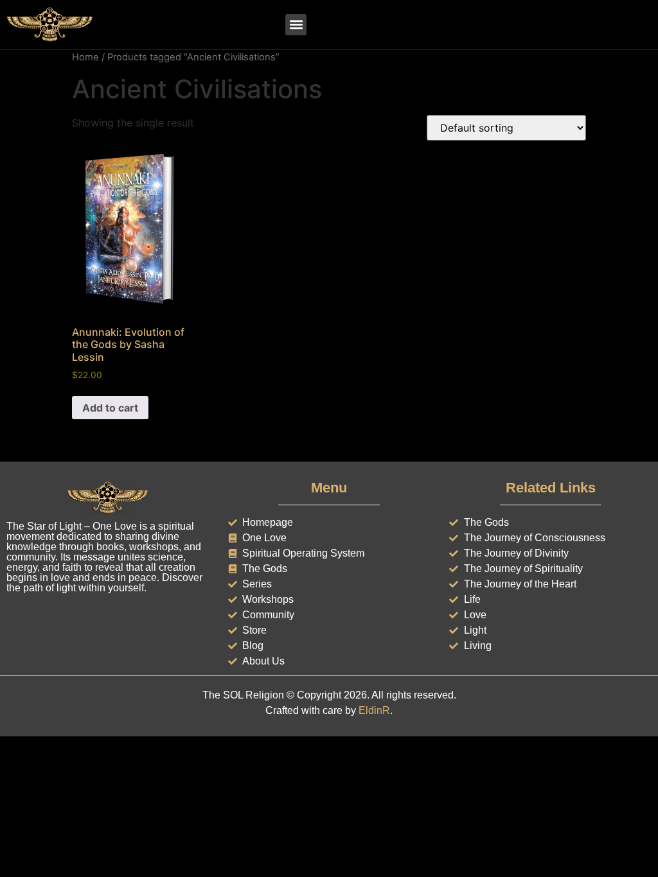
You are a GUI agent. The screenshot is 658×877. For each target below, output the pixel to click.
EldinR (374, 710)
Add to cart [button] (110, 407)
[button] (296, 24)
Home (85, 57)
